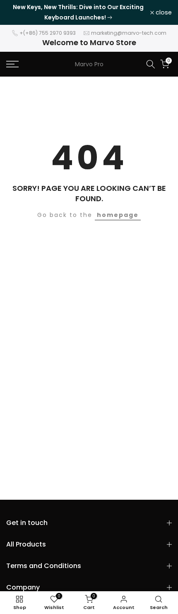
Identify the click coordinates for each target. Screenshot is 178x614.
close (163, 13)
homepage (118, 215)
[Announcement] (78, 12)
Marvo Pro (89, 64)
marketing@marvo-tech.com (128, 32)
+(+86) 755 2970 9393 (47, 32)
